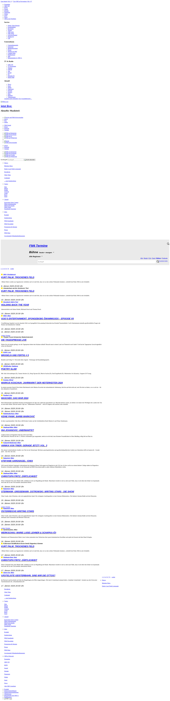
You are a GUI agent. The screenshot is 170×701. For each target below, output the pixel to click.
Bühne (158, 258)
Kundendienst (12, 27)
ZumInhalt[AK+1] (6, 1)
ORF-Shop (11, 33)
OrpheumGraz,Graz (10, 557)
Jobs (9, 56)
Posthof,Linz (7, 395)
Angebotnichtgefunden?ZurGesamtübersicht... (18, 98)
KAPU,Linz (7, 352)
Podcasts (6, 128)
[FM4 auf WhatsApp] (10, 138)
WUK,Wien (7, 316)
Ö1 (9, 74)
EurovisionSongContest (11, 202)
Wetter (6, 14)
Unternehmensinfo (13, 45)
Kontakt (6, 215)
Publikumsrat (11, 55)
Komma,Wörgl (8, 380)
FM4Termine (38, 245)
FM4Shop (7, 233)
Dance (6, 127)
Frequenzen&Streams (10, 227)
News (6, 17)
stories (6, 122)
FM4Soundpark (8, 221)
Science (10, 92)
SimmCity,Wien (8, 572)
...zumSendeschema (10, 181)
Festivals (165, 258)
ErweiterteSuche (163, 261)
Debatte (6, 11)
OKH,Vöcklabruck (9, 274)
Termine (6, 130)
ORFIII (10, 69)
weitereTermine (5, 335)
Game (6, 193)
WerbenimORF (12, 51)
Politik (6, 190)
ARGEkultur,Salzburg (10, 366)
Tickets (10, 30)
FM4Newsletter (8, 224)
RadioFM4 (11, 77)
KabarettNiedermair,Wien (12, 442)
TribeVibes (7, 175)
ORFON (7, 6)
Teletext (10, 68)
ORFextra (11, 32)
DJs (150, 258)
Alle (141, 258)
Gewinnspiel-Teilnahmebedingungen (14, 236)
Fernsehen (7, 4)
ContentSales (11, 53)
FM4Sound (7, 125)
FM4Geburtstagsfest (10, 204)
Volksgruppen (12, 97)
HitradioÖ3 (11, 76)
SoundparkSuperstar (10, 209)
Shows (6, 163)
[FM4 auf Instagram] (10, 133)
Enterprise (10, 47)
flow (5, 120)
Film (5, 187)
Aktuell (6, 199)
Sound (6, 9)
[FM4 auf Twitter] (9, 155)
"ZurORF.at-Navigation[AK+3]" (22, 1)
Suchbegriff (4, 159)
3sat (9, 71)
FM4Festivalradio (9, 205)
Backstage (11, 29)
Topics (6, 184)
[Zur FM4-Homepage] (4, 101)
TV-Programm (12, 66)
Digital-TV (11, 36)
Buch (5, 195)
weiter (12, 268)
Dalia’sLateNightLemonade (12, 169)
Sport (5, 15)
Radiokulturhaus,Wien (11, 413)
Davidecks (7, 172)
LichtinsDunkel (12, 35)
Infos (5, 212)
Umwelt (6, 191)
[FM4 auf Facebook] (10, 134)
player (6, 119)
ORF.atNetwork (9, 656)
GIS (9, 38)
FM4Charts (7, 207)
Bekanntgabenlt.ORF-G (15, 58)
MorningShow (8, 166)
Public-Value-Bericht (13, 25)
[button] (13, 117)
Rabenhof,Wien (8, 458)
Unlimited (7, 178)
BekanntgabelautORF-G (11, 695)
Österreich (7, 12)
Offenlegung (7, 694)
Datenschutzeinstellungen (11, 692)
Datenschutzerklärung (10, 691)
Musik (6, 188)
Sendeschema (8, 218)
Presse (9, 50)
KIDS (6, 7)
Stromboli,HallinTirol (10, 302)
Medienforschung (13, 48)
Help (9, 94)
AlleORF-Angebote (10, 686)
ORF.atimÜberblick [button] (10, 19)
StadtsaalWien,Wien (10, 427)
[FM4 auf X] (8, 136)
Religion (10, 95)
